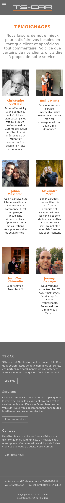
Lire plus (10, 380)
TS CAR (8, 356)
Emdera (44, 498)
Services (9, 392)
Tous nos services (15, 419)
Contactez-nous (14, 454)
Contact (8, 430)
